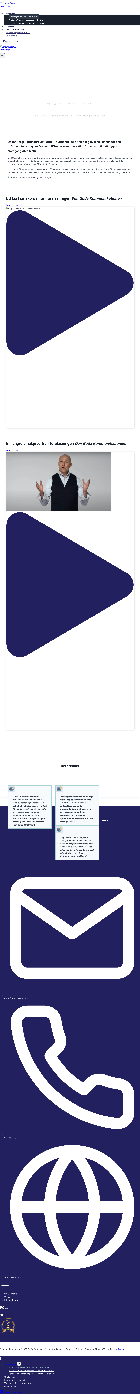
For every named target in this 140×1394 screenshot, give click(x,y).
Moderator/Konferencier (16, 29)
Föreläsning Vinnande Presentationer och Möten (26, 20)
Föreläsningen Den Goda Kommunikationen (24, 17)
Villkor (7, 1297)
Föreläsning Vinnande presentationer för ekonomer (27, 23)
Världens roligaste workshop (18, 33)
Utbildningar (11, 26)
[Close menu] (0, 1358)
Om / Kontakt (11, 36)
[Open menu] (2, 55)
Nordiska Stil (119, 1349)
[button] (70, 354)
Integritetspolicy (11, 1300)
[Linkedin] (1, 1315)
